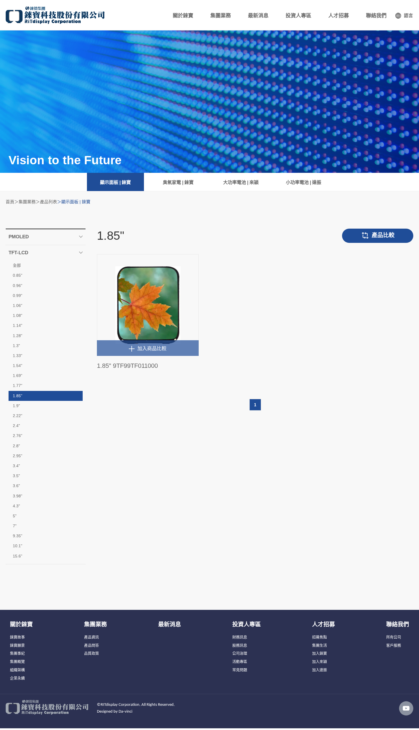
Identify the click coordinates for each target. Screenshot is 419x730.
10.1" (17, 546)
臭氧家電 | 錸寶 (178, 182)
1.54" (17, 365)
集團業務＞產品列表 (38, 201)
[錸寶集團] (55, 15)
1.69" (17, 375)
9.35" (17, 536)
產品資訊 (91, 637)
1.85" (17, 395)
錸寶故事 (17, 637)
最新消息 (258, 16)
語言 (408, 15)
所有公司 (393, 637)
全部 (17, 265)
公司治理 (239, 653)
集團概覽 (17, 661)
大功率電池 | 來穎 (241, 182)
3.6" (16, 485)
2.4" (16, 425)
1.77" (17, 385)
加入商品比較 (151, 348)
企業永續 (17, 678)
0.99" (17, 295)
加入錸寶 (319, 653)
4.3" (16, 506)
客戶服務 (393, 645)
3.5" (16, 475)
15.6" (17, 556)
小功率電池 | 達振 (303, 182)
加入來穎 (319, 661)
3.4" (16, 466)
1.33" (17, 355)
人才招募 (338, 16)
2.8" (16, 446)
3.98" (17, 496)
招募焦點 (319, 637)
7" (15, 526)
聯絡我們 (376, 16)
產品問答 (91, 645)
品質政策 (91, 653)
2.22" (17, 415)
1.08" (17, 315)
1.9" (16, 405)
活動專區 (239, 661)
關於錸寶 (183, 16)
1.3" (16, 345)
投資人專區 (298, 16)
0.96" (17, 285)
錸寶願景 (17, 645)
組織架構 (17, 670)
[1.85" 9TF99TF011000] (147, 305)
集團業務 (220, 16)
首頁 (10, 201)
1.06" (17, 305)
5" (15, 516)
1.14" (17, 325)
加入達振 (319, 670)
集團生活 (319, 645)
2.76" (17, 435)
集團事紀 (17, 653)
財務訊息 (239, 637)
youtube (406, 708)
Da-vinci (125, 712)
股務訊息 (239, 645)
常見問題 (239, 670)
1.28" (17, 335)
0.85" (17, 275)
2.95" (17, 456)
